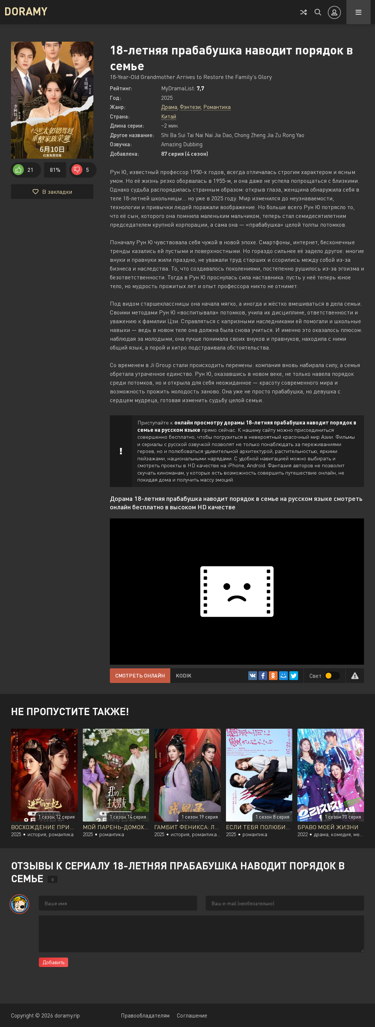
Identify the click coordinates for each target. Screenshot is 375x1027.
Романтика (217, 106)
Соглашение (192, 1015)
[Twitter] (293, 675)
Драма (169, 106)
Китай (168, 116)
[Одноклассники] (273, 675)
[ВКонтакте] (252, 675)
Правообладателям (145, 1015)
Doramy (25, 11)
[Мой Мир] (283, 675)
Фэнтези (190, 106)
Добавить (53, 962)
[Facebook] (263, 675)
